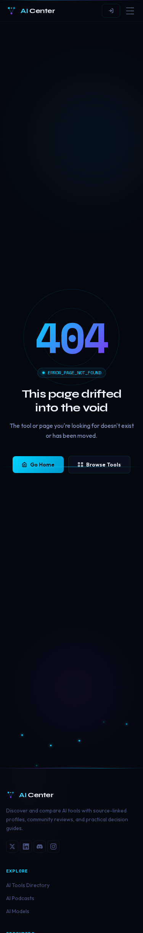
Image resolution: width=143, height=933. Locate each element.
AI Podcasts (20, 898)
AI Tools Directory (28, 885)
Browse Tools (103, 464)
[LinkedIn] (26, 846)
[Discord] (40, 846)
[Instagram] (53, 846)
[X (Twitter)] (12, 846)
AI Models (17, 911)
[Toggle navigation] (130, 11)
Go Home (42, 464)
